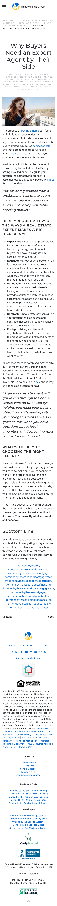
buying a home (30, 130)
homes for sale (41, 145)
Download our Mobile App (28, 658)
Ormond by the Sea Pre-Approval (28, 822)
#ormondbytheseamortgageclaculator (28, 599)
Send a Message (28, 768)
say (38, 382)
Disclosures (40, 734)
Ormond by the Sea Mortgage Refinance (28, 803)
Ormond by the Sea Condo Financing (27, 83)
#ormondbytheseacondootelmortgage (28, 580)
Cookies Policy (24, 734)
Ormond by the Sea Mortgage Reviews (28, 828)
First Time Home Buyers (38, 79)
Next (50, 617)
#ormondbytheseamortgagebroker (28, 596)
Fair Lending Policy (31, 737)
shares (50, 179)
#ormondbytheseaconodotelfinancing (28, 584)
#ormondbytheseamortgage (28, 592)
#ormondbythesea (28, 565)
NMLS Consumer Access (38, 744)
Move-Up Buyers (30, 82)
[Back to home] (28, 6)
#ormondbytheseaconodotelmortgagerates (28, 588)
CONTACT (28, 645)
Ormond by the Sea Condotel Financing (28, 793)
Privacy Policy (9, 747)
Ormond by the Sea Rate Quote (28, 825)
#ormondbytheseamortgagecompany (28, 603)
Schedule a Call (28, 772)
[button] (4, 6)
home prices (18, 153)
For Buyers (11, 82)
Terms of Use (26, 747)
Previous (9, 617)
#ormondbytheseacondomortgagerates (28, 577)
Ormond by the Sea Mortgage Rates (35, 87)
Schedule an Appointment (28, 775)
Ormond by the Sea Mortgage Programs (28, 797)
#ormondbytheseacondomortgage (28, 573)
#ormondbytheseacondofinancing (28, 569)
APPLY (13, 645)
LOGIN (44, 645)
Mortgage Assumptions (26, 740)
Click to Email (28, 765)
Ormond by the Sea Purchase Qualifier (29, 818)
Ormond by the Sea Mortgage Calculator (28, 815)
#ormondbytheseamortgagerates (28, 607)
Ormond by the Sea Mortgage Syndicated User (26, 75)
